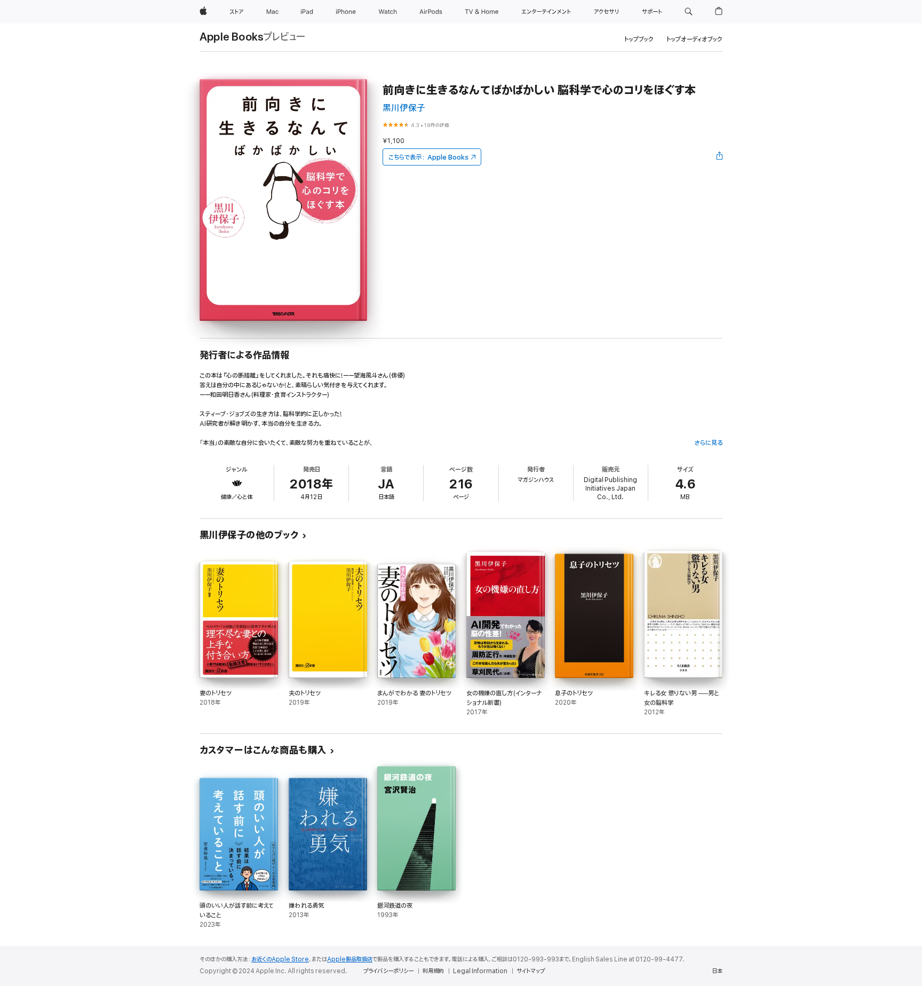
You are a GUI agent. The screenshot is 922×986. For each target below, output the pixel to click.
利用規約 (433, 971)
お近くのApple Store (280, 959)
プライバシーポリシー (388, 971)
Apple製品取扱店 (349, 959)
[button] (688, 11)
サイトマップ (530, 971)
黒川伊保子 (404, 108)
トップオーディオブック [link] (694, 39)
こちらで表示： (428, 157)
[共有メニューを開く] (719, 157)
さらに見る (708, 443)
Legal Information (480, 971)
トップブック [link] (639, 39)
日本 (717, 971)
